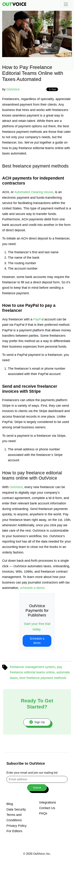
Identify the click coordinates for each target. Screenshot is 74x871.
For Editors (14, 831)
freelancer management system (32, 667)
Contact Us (47, 808)
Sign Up (39, 722)
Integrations (47, 802)
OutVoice (13, 89)
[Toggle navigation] (66, 4)
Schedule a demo (37, 640)
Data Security (16, 809)
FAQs (43, 813)
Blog (9, 804)
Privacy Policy (16, 826)
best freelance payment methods (42, 678)
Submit (37, 787)
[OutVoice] (14, 4)
